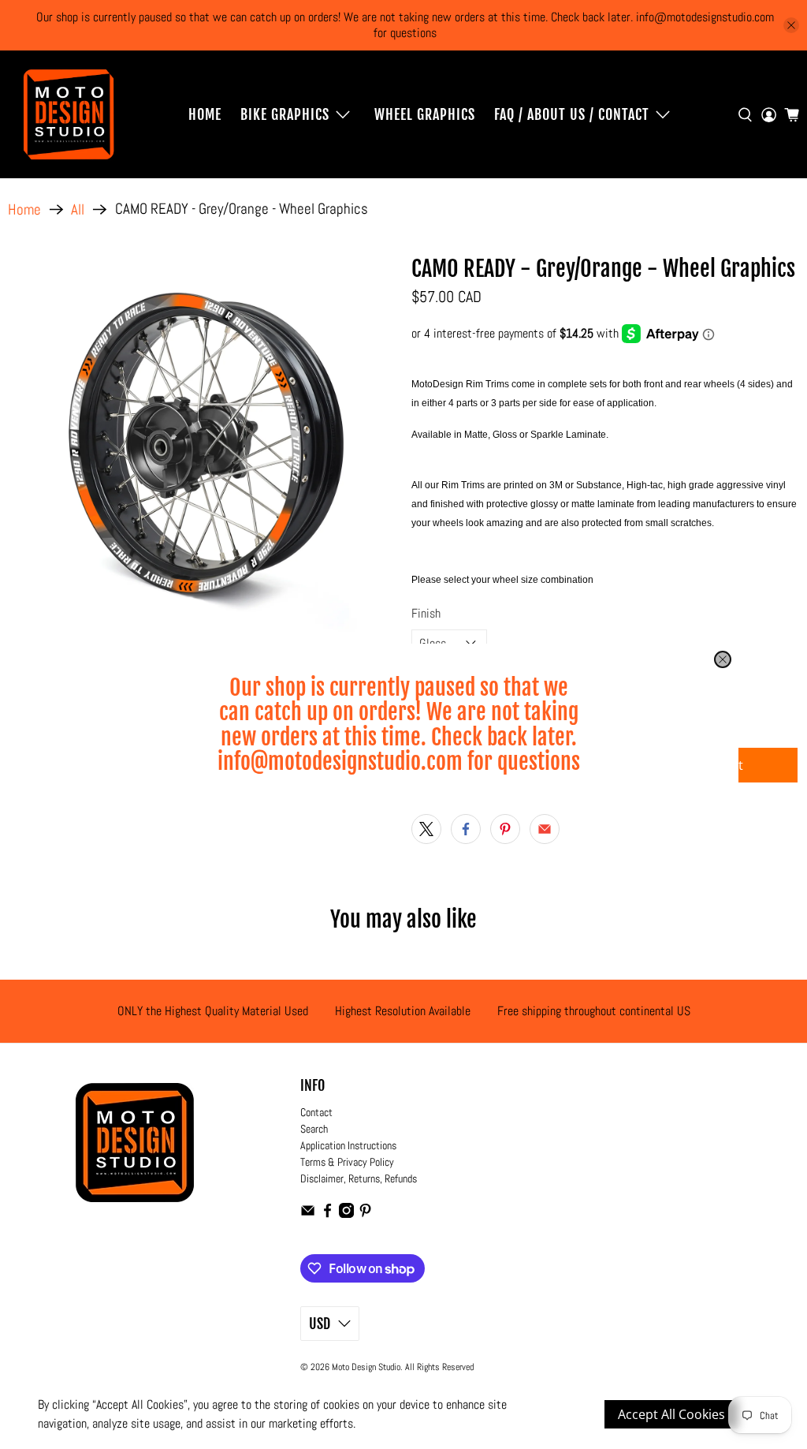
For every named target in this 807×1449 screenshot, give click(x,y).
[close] (723, 659)
